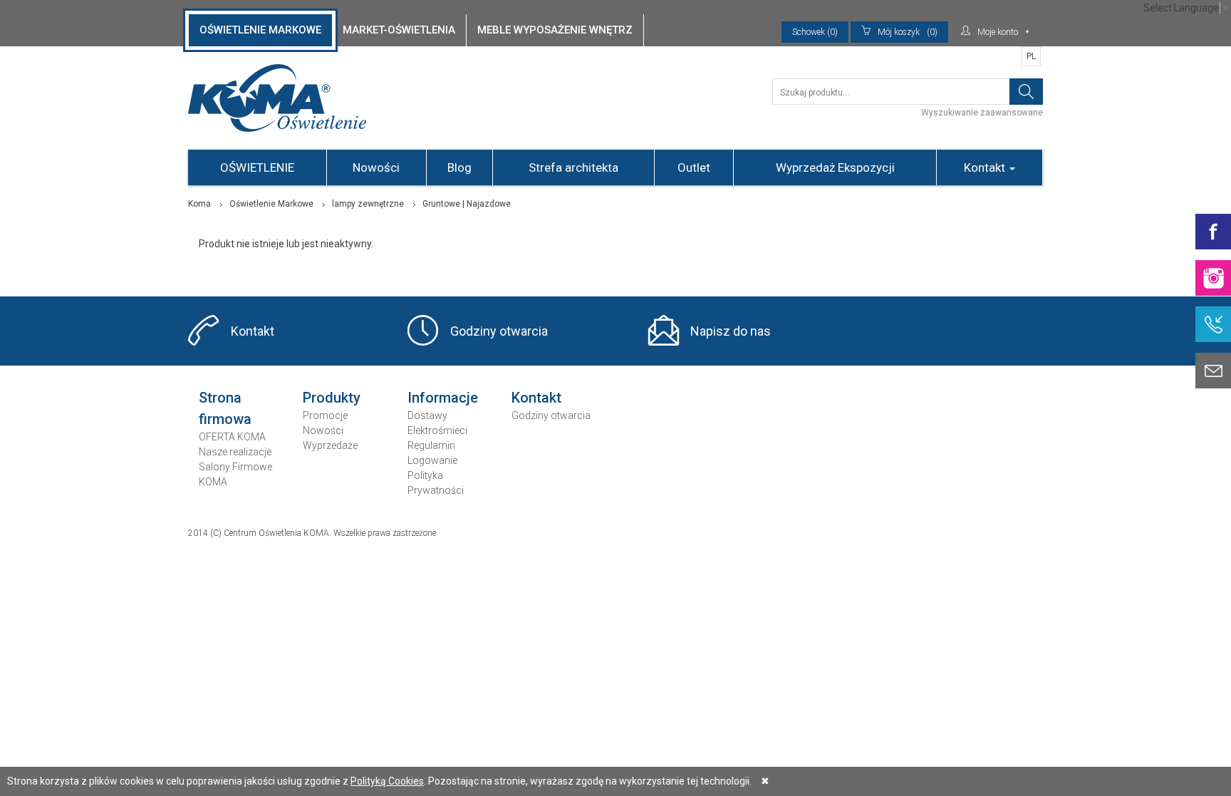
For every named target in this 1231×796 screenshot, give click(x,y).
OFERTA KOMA (232, 437)
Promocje (325, 415)
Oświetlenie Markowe (271, 204)
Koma (199, 204)
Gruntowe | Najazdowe (466, 204)
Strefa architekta (573, 167)
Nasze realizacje (235, 452)
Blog (459, 167)
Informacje (442, 397)
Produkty (331, 397)
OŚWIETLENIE (257, 167)
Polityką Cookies (387, 781)
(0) (907, 32)
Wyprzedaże (330, 445)
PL (1031, 56)
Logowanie (432, 460)
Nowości (376, 167)
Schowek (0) (815, 32)
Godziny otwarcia (499, 331)
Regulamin (431, 445)
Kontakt (986, 167)
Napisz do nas (730, 331)
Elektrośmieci (437, 430)
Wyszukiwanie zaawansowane (982, 113)
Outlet (693, 167)
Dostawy (427, 415)
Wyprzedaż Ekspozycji (835, 167)
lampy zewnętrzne (368, 204)
